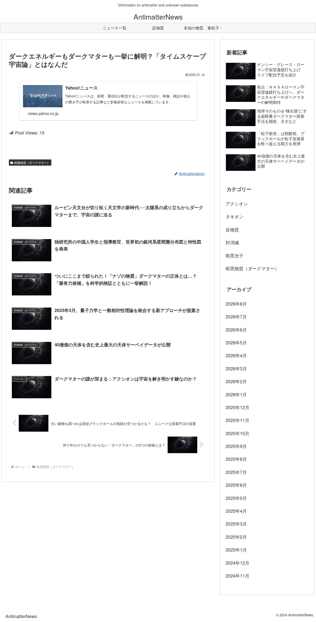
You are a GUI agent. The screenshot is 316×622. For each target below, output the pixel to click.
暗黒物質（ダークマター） (32, 162)
